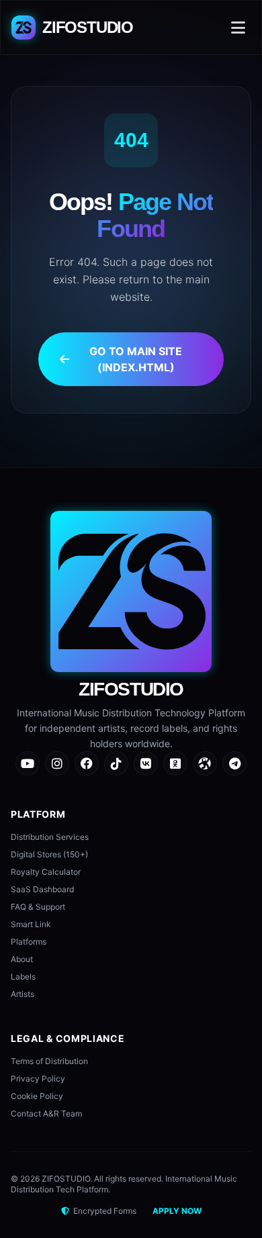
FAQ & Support (38, 907)
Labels (23, 976)
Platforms (28, 942)
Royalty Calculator (46, 872)
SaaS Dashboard (42, 889)
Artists (22, 994)
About (22, 959)
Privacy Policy (38, 1079)
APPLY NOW (177, 1211)
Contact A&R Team (46, 1113)
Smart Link (31, 924)
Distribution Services (50, 837)
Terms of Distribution (49, 1061)
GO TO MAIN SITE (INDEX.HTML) (135, 359)
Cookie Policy (37, 1096)
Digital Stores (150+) (49, 854)
